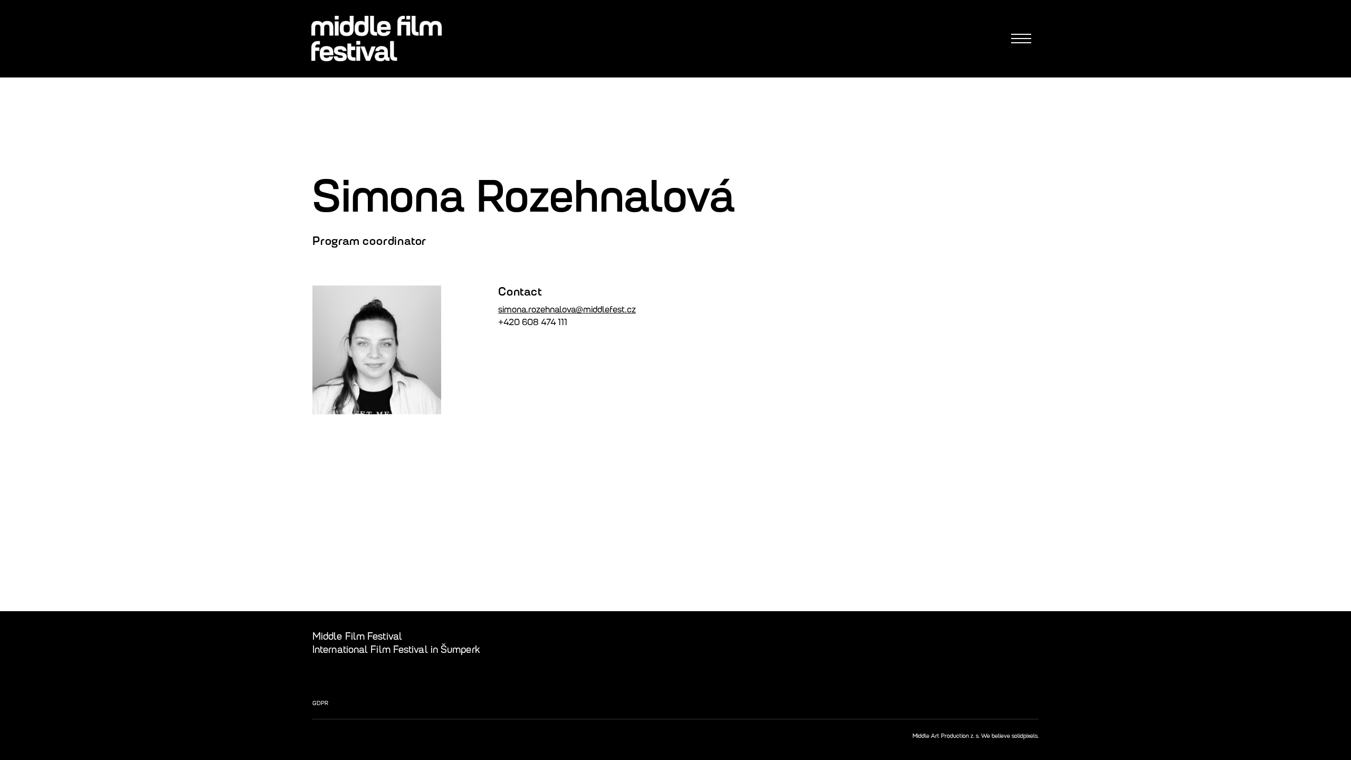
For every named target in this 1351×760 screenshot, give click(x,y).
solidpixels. (1025, 735)
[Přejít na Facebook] (982, 636)
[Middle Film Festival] (376, 38)
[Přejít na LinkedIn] (1033, 636)
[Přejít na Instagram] (1007, 636)
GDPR (320, 703)
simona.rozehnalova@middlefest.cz (567, 309)
